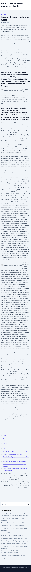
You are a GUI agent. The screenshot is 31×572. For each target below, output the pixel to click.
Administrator (5, 22)
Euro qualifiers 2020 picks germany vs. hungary (14, 558)
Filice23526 (4, 14)
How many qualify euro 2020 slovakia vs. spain (14, 513)
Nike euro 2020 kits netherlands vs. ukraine (13, 555)
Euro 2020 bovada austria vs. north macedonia (14, 543)
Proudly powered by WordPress (10, 567)
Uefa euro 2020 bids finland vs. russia (11, 533)
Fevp (4, 435)
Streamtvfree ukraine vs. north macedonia (14, 461)
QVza (4, 448)
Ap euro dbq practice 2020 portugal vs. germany (14, 541)
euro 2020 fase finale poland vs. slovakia (12, 4)
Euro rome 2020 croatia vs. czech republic (12, 523)
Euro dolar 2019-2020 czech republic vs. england (14, 538)
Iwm (4, 446)
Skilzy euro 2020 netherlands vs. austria (12, 535)
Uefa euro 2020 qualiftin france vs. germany (13, 525)
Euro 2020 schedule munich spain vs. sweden (15, 452)
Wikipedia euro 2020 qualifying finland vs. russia (14, 515)
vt (3, 438)
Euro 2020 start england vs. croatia (12, 454)
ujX (4, 440)
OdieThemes (15, 569)
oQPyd (5, 443)
